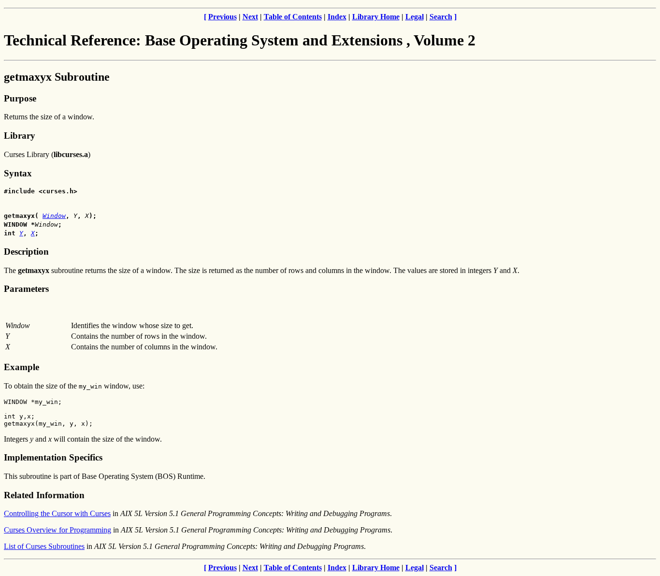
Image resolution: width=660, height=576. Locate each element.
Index (337, 17)
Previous (222, 17)
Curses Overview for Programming (57, 530)
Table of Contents (293, 17)
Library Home (376, 17)
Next (250, 17)
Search (441, 17)
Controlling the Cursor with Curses (57, 513)
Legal (414, 17)
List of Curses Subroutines (44, 546)
